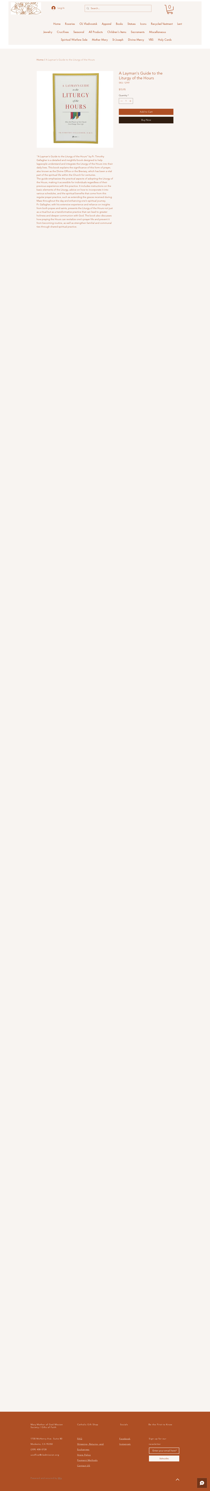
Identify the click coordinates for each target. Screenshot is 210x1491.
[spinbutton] (126, 101)
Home (40, 59)
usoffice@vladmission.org (45, 1454)
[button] (169, 9)
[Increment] (131, 101)
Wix (60, 1478)
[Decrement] (121, 101)
